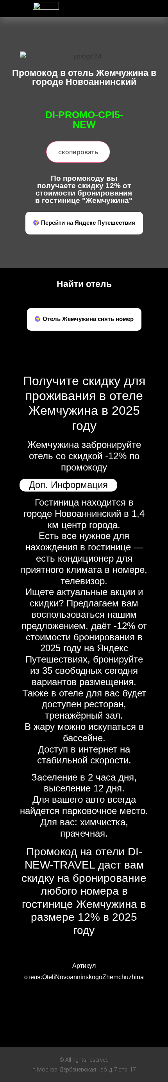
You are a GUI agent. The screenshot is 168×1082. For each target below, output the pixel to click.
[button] (126, 6)
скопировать (78, 152)
